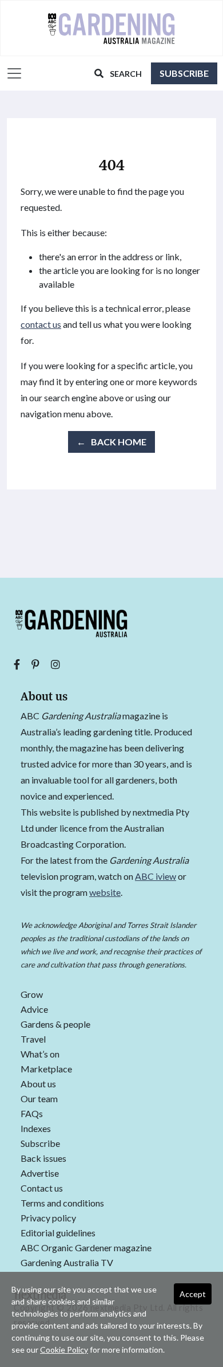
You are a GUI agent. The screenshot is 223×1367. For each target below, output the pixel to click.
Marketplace (46, 1069)
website (105, 892)
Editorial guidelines (58, 1233)
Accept (193, 1294)
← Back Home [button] (111, 441)
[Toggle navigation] (11, 73)
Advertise (40, 1173)
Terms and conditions (62, 1203)
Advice (34, 1010)
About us (38, 1084)
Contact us (42, 1188)
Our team (39, 1099)
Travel (33, 1039)
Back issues (43, 1159)
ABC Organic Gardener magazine (86, 1248)
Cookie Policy (64, 1349)
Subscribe (184, 73)
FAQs (32, 1114)
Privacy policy (48, 1218)
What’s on (40, 1054)
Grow (32, 995)
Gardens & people (55, 1024)
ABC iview (155, 876)
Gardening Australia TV (67, 1263)
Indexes (36, 1129)
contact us (41, 324)
